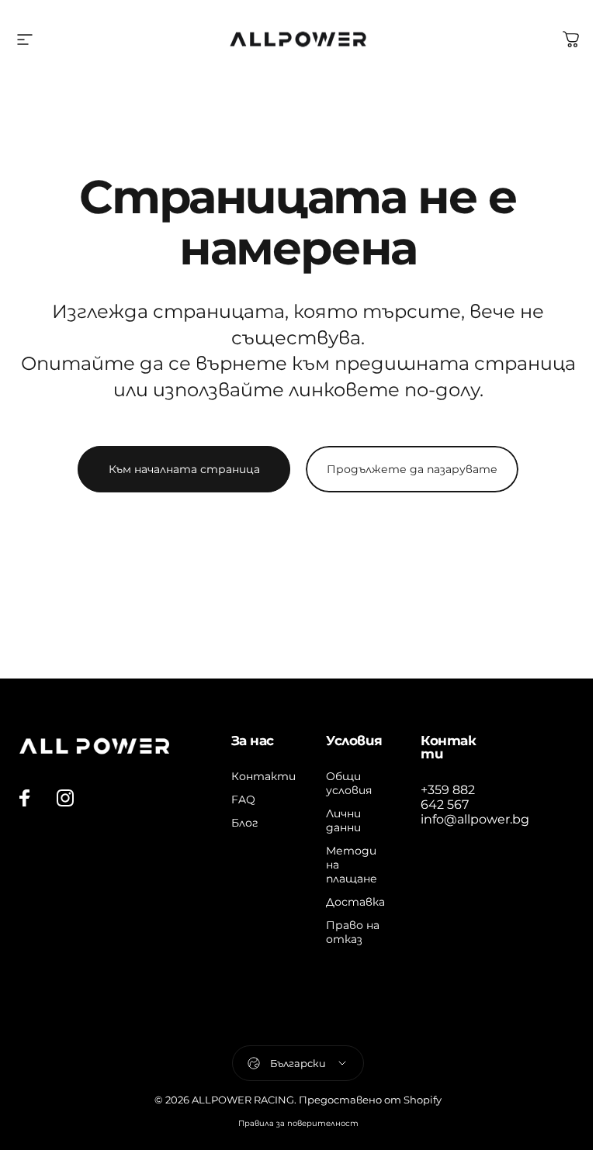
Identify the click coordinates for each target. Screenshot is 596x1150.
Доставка (355, 902)
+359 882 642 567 (448, 797)
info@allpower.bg (475, 819)
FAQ (243, 799)
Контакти (263, 776)
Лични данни (343, 820)
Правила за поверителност (298, 1123)
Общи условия (349, 783)
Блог (244, 823)
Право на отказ (352, 932)
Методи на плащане (351, 865)
